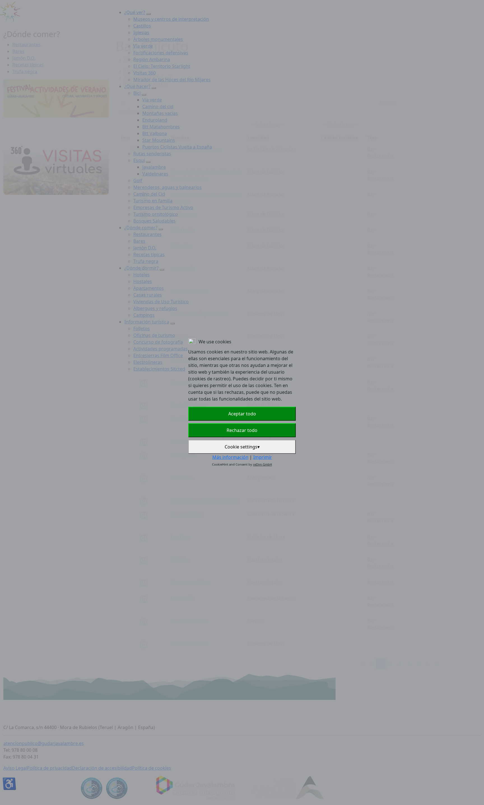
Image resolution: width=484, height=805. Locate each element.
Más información (230, 457)
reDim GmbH (262, 464)
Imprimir (262, 457)
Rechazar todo (242, 430)
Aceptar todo (242, 414)
